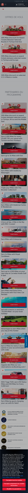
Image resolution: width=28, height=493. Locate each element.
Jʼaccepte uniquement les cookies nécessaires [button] (14, 484)
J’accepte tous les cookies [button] (14, 480)
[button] (14, 489)
